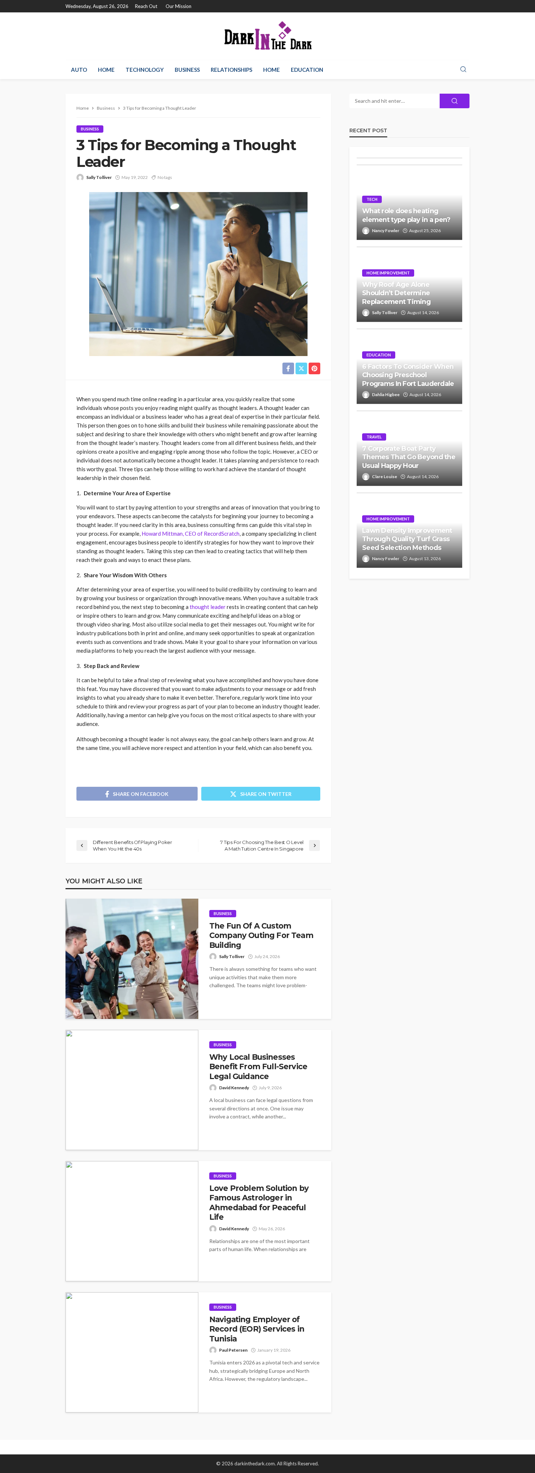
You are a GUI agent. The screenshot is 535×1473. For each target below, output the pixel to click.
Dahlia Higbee (386, 394)
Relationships (231, 69)
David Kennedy (234, 1087)
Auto (79, 69)
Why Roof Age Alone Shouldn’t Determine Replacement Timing (396, 293)
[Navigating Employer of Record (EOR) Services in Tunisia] (132, 1352)
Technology (145, 69)
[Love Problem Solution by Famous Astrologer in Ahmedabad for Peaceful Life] (132, 1221)
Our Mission (178, 6)
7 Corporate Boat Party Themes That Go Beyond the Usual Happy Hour (408, 457)
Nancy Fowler (385, 230)
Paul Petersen (233, 1350)
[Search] (463, 69)
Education (307, 69)
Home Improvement (388, 272)
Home (106, 69)
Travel (374, 436)
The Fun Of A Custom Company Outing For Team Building (261, 935)
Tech (371, 199)
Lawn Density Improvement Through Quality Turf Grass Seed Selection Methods (407, 539)
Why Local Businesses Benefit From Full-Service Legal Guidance (258, 1066)
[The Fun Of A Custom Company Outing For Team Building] (132, 959)
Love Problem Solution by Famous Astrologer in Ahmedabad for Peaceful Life (259, 1203)
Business (187, 69)
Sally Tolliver (99, 177)
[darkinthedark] (267, 36)
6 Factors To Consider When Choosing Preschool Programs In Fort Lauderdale (408, 375)
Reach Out (146, 6)
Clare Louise (384, 476)
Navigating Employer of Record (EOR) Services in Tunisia (256, 1329)
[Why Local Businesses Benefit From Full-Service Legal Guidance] (132, 1090)
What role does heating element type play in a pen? (406, 215)
